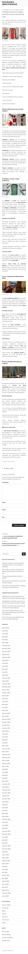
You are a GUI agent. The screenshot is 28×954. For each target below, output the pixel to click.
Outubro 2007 (5, 881)
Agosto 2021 (5, 801)
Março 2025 (5, 675)
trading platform (6, 601)
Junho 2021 (5, 807)
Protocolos (5, 916)
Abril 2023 (5, 742)
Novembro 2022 (6, 757)
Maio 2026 (5, 636)
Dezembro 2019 (6, 831)
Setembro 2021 (6, 798)
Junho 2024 (5, 701)
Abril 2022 (4, 778)
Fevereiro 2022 (6, 784)
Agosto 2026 (5, 628)
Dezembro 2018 (6, 846)
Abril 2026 (5, 639)
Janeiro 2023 (5, 751)
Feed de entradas (6, 934)
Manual (4, 606)
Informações (5, 908)
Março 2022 (5, 781)
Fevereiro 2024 (6, 713)
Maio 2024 (5, 704)
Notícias (4, 914)
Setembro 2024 (6, 692)
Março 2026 (5, 642)
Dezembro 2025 (6, 648)
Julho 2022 (5, 769)
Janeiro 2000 (5, 896)
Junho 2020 (5, 825)
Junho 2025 (5, 666)
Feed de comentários (7, 937)
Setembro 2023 (6, 728)
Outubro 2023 (5, 725)
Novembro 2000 (6, 893)
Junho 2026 (5, 633)
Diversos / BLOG (8, 468)
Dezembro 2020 (6, 819)
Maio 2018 (4, 851)
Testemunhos (5, 919)
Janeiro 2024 (5, 716)
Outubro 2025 (5, 654)
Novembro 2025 (6, 651)
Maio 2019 (4, 840)
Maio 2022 (5, 775)
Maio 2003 (5, 887)
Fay (3, 617)
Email (4, 509)
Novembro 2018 (6, 849)
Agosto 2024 (5, 695)
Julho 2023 (5, 734)
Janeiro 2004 (5, 884)
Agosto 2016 (5, 857)
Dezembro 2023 (6, 719)
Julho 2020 (5, 822)
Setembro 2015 (6, 860)
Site (3, 517)
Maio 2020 (5, 828)
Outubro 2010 (5, 875)
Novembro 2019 (6, 834)
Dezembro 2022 (6, 754)
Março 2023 (5, 745)
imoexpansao (20, 9)
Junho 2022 (5, 772)
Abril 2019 (4, 843)
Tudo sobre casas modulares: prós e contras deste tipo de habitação (13, 612)
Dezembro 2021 (6, 790)
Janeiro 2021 (5, 816)
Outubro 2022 (5, 760)
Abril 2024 (5, 707)
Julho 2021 (5, 804)
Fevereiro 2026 (6, 645)
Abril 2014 (4, 866)
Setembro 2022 (6, 763)
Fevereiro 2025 (6, 678)
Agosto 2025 (5, 660)
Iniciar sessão (5, 931)
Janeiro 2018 (5, 854)
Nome (4, 502)
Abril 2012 (4, 872)
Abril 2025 (5, 672)
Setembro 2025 (6, 657)
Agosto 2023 (5, 731)
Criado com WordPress (7, 950)
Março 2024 (5, 710)
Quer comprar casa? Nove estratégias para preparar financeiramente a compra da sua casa (13, 571)
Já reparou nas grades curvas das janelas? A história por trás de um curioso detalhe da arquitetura (13, 564)
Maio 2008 (5, 878)
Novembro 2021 (6, 793)
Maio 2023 (5, 740)
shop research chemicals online (10, 610)
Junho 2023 (5, 737)
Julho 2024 (5, 698)
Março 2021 (5, 813)
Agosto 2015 (5, 863)
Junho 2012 (5, 869)
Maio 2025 (5, 669)
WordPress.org (6, 940)
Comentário (5, 482)
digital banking (6, 596)
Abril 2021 (4, 810)
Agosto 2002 (5, 890)
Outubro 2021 (5, 796)
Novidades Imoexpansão (9, 3)
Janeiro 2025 (5, 681)
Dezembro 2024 (6, 684)
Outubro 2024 (5, 689)
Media (3, 911)
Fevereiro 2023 (6, 748)
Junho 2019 (5, 837)
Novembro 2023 (6, 722)
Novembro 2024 (6, 686)
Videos (4, 922)
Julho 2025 (5, 663)
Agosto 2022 (5, 766)
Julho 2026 (5, 631)
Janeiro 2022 (5, 787)
